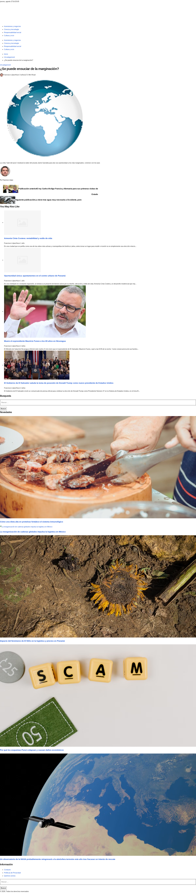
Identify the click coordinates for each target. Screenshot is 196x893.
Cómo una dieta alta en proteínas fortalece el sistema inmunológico (31, 522)
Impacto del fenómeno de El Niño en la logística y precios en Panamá (32, 641)
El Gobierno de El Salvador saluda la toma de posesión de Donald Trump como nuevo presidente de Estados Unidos (58, 383)
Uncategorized (5, 65)
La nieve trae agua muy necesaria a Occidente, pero (48, 200)
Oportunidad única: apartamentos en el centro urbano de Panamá (35, 276)
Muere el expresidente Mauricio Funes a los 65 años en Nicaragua (35, 341)
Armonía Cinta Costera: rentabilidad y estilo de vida (28, 238)
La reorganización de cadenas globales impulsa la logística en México (33, 532)
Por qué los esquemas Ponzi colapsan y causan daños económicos (32, 750)
